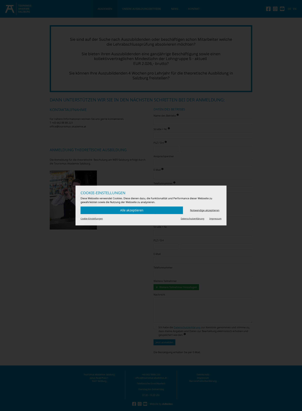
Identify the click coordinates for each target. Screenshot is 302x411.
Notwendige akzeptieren (204, 210)
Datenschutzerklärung (192, 218)
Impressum (215, 218)
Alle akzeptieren (131, 210)
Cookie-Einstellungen (92, 218)
